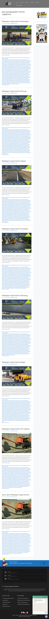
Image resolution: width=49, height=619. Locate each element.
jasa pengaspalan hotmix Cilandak (25, 60)
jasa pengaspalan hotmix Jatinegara (7, 64)
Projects (32, 2)
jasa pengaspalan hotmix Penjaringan (14, 73)
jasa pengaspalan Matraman (17, 79)
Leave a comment (6, 84)
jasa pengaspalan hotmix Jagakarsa (12, 63)
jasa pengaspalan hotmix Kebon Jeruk (14, 136)
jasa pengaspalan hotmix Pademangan (11, 71)
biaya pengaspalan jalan (7, 57)
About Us (21, 2)
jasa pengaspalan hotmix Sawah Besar (11, 75)
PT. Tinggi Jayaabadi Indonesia (8, 598)
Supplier (37, 2)
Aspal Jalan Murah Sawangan (22, 598)
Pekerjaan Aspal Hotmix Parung (7, 82)
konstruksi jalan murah (26, 57)
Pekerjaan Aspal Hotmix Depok (25, 81)
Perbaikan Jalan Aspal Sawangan (23, 604)
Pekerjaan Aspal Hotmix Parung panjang (18, 82)
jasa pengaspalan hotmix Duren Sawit (13, 62)
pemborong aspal (5, 58)
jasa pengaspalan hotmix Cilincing (7, 61)
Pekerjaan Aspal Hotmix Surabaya (13, 83)
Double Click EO (5, 600)
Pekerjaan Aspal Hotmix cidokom (20, 80)
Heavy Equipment (19, 5)
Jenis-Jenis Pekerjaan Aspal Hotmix (15, 495)
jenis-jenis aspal (20, 57)
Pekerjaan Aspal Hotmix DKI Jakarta (15, 429)
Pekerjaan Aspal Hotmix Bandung (15, 295)
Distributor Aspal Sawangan (22, 602)
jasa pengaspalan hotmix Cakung (14, 59)
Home (17, 2)
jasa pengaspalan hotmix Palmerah (23, 71)
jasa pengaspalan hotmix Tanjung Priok (10, 78)
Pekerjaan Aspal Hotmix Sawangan (15, 21)
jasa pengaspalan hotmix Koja (17, 69)
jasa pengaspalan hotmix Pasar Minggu (18, 72)
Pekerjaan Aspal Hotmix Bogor (10, 80)
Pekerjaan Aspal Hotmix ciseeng (14, 81)
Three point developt (6, 602)
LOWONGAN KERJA (6, 606)
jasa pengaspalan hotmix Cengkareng (13, 60)
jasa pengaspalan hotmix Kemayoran (10, 137)
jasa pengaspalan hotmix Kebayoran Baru (14, 135)
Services (26, 2)
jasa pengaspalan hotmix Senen (22, 75)
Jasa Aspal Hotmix (6, 59)
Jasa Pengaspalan (14, 57)
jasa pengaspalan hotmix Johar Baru (19, 64)
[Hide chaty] (46, 616)
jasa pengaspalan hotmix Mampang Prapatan (13, 70)
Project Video (4, 604)
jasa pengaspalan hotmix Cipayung (18, 61)
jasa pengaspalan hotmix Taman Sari (18, 76)
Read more (7, 54)
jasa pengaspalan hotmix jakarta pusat (24, 63)
